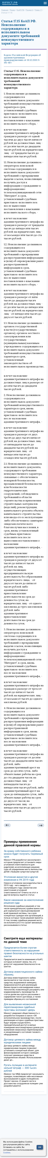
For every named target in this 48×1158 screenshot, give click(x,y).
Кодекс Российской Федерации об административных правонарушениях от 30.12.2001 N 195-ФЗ (22, 59)
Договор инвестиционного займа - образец (24, 973)
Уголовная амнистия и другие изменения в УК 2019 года (21, 878)
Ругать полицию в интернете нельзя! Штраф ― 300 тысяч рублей (20, 1068)
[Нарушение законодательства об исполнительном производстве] (7, 825)
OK (39, 1147)
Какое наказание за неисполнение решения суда (23, 901)
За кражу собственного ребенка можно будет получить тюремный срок (23, 854)
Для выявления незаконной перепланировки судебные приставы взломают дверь (20, 1007)
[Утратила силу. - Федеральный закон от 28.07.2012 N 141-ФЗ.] (40, 825)
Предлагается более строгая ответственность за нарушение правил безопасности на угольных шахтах (24, 952)
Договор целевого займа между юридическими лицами (22, 1041)
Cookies (6, 1152)
